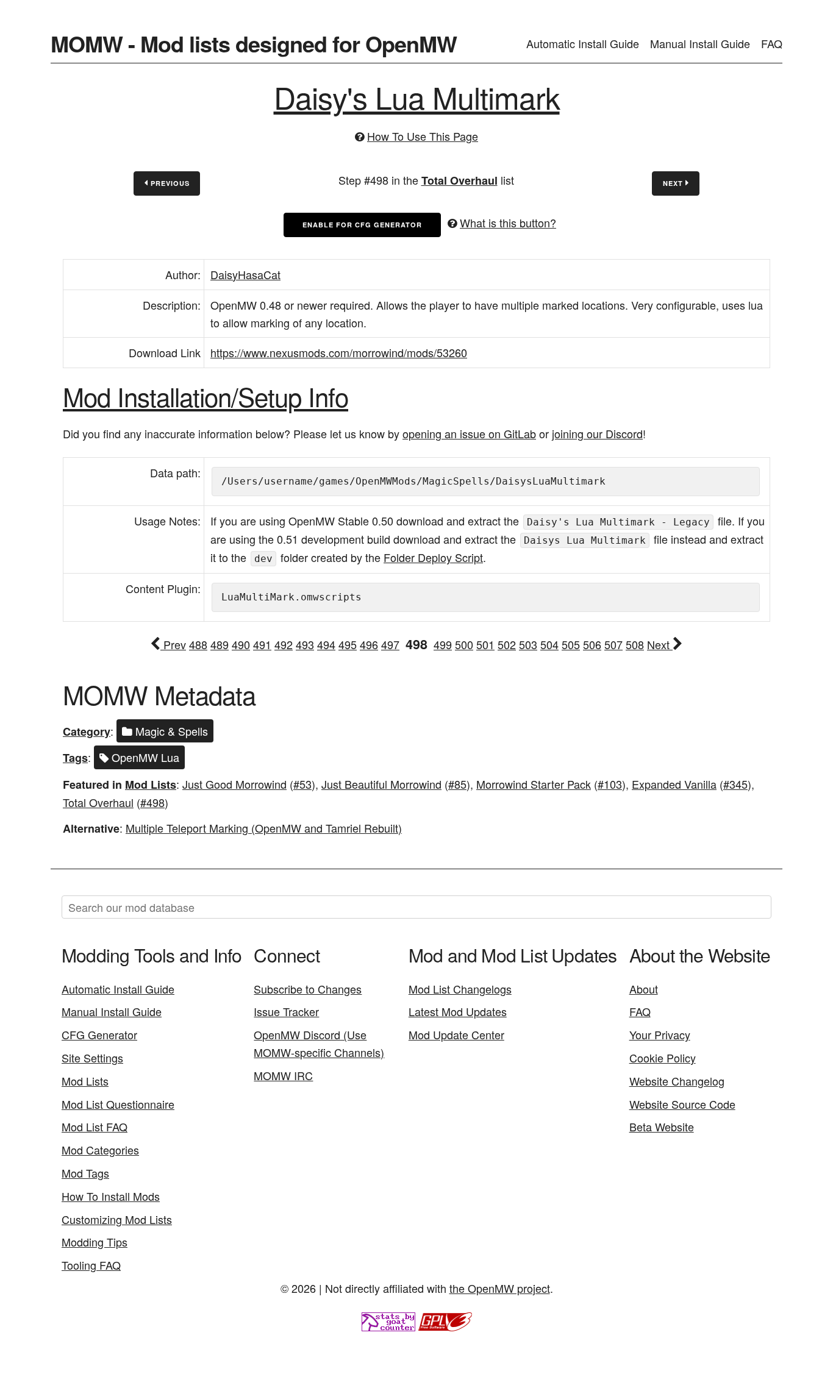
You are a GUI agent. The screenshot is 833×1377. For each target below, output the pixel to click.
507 (613, 644)
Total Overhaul (459, 180)
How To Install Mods (111, 1196)
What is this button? (508, 222)
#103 (610, 784)
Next (674, 183)
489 (219, 644)
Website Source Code (682, 1104)
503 (528, 644)
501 (485, 644)
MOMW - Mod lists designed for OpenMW (254, 43)
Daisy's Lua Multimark (417, 96)
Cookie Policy (662, 1058)
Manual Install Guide (700, 43)
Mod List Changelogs (460, 989)
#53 (302, 784)
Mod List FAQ (94, 1126)
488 (198, 644)
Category (86, 731)
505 (571, 644)
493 (305, 644)
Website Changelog (676, 1081)
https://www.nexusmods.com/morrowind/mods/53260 (338, 352)
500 (464, 644)
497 (390, 644)
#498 (152, 802)
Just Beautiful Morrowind (381, 784)
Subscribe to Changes (308, 989)
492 (283, 644)
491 (262, 644)
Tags (75, 758)
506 (592, 644)
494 (326, 644)
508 (635, 644)
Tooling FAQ (91, 1265)
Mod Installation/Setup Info (205, 396)
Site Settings (92, 1058)
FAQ (771, 43)
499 (443, 644)
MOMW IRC (283, 1075)
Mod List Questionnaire (118, 1104)
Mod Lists (150, 784)
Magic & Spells (170, 731)
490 (241, 644)
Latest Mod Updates (458, 1011)
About (643, 989)
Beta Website (661, 1126)
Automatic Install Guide (582, 43)
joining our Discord (597, 433)
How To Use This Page (422, 136)
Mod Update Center (456, 1034)
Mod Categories (100, 1150)
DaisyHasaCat (245, 274)
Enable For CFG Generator (362, 224)
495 (347, 644)
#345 (735, 784)
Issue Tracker (286, 1011)
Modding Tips (94, 1242)
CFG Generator (99, 1034)
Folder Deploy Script (433, 557)
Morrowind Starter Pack (533, 784)
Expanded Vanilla (674, 784)
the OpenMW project (499, 1288)
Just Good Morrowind (234, 784)
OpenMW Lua (144, 757)
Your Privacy (659, 1034)
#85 (457, 784)
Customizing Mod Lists (117, 1219)
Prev (173, 644)
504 (549, 644)
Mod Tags (85, 1173)
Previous (169, 183)
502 (507, 644)
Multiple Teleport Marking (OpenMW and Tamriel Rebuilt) (264, 828)
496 (369, 644)
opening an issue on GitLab (469, 433)
